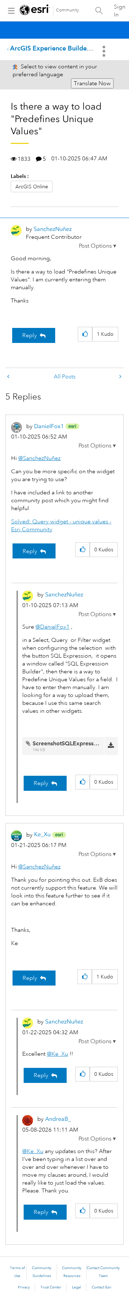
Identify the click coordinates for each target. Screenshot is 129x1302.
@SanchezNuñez (39, 458)
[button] (97, 246)
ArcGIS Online (31, 186)
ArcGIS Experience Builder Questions (65, 48)
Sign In (119, 10)
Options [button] (104, 51)
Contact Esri (101, 1287)
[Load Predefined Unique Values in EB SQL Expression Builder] (120, 376)
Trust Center (50, 1287)
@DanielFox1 (52, 626)
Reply (29, 335)
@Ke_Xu (57, 1053)
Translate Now (92, 83)
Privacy (24, 1287)
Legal (76, 1287)
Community (67, 10)
